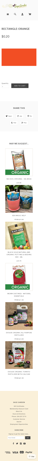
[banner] (19, 5)
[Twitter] (17, 443)
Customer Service (19, 419)
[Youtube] (24, 443)
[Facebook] (13, 443)
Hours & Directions (19, 414)
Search (19, 421)
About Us (19, 411)
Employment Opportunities (19, 424)
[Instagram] (21, 443)
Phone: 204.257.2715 (19, 416)
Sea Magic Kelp (19, 215)
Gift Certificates (19, 406)
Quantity (5, 83)
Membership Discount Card (19, 409)
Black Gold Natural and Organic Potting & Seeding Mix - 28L (19, 254)
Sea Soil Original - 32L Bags (19, 179)
